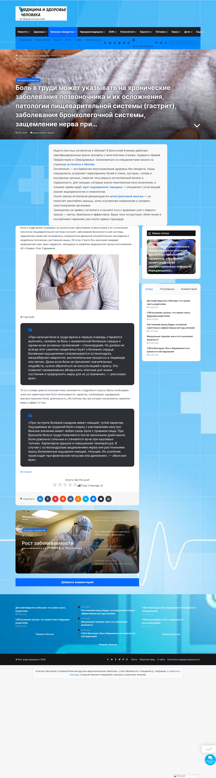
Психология (127, 31)
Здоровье (39, 31)
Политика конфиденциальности (183, 659)
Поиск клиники (42, 39)
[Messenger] (93, 499)
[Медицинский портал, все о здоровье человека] (41, 13)
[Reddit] (63, 499)
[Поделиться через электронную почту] (101, 499)
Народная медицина (91, 31)
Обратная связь (93, 39)
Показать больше (45, 634)
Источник (26, 471)
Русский (180, 776)
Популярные (167, 288)
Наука (175, 31)
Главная (21, 55)
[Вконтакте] (70, 499)
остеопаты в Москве (80, 164)
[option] (77, 541)
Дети (187, 31)
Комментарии (189, 288)
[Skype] (86, 499)
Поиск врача (25, 39)
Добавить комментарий (77, 582)
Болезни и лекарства (62, 31)
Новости (22, 31)
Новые (149, 288)
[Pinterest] (55, 499)
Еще (198, 31)
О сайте (78, 39)
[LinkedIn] (40, 499)
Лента (68, 39)
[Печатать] (108, 499)
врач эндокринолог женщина (102, 187)
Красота (145, 31)
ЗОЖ (111, 31)
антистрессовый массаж (126, 196)
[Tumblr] (48, 499)
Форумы (58, 39)
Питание (160, 31)
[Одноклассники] (78, 499)
